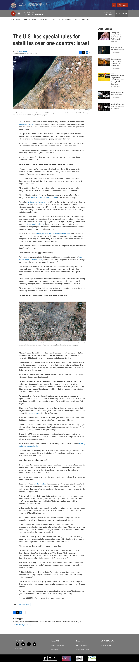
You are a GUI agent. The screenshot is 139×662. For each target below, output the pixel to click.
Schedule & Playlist (40, 19)
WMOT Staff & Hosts (57, 645)
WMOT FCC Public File (107, 641)
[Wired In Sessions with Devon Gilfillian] (104, 50)
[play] (13, 14)
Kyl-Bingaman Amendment (37, 202)
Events (77, 19)
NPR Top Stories (24, 604)
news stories (33, 413)
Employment (80, 641)
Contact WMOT (55, 641)
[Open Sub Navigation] (21, 19)
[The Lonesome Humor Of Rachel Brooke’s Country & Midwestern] (104, 62)
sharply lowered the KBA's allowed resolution (53, 234)
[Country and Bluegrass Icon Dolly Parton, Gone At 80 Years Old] (104, 36)
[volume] (19, 14)
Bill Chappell (23, 51)
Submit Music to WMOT (83, 649)
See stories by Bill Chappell (23, 625)
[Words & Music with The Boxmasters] (104, 95)
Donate (123, 5)
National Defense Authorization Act (44, 197)
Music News (15, 19)
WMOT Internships (81, 645)
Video (26, 19)
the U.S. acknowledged (35, 224)
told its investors (40, 484)
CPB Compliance (106, 645)
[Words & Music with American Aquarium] (104, 107)
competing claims (26, 124)
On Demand (66, 19)
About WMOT (55, 649)
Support (55, 19)
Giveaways (86, 19)
